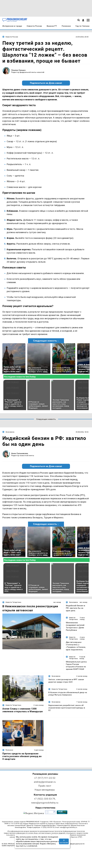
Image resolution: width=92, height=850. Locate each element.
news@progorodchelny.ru (44, 802)
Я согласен (64, 841)
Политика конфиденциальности (71, 844)
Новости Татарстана (13, 602)
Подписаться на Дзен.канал (46, 83)
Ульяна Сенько (18, 70)
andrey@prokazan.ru (45, 782)
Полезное (9, 750)
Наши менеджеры (45, 789)
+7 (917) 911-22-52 (44, 778)
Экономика (10, 432)
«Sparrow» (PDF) (76, 837)
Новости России (12, 37)
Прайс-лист (44, 785)
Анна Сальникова (19, 453)
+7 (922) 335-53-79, (45, 798)
